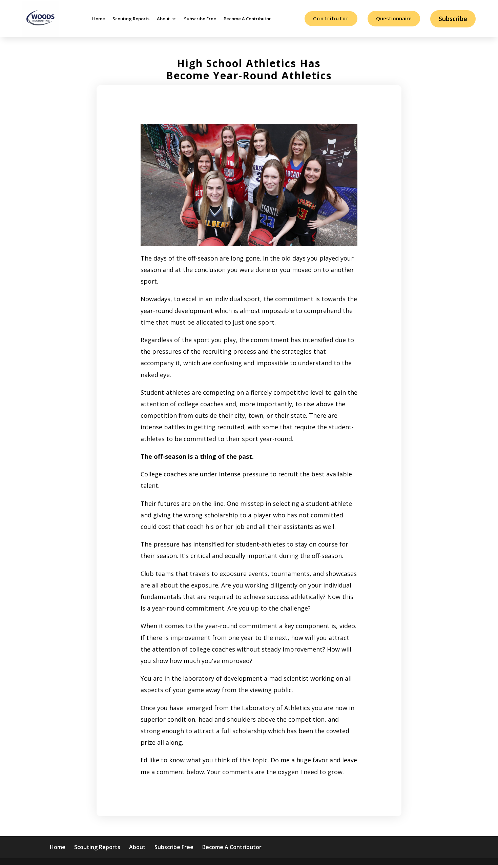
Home (98, 19)
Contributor (331, 18)
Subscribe (453, 19)
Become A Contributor (247, 19)
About (163, 19)
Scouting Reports (130, 19)
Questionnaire (394, 18)
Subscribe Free (200, 19)
